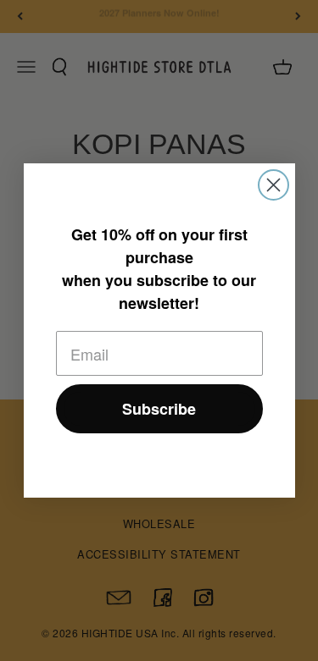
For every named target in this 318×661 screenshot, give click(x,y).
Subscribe (159, 409)
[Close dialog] (273, 185)
